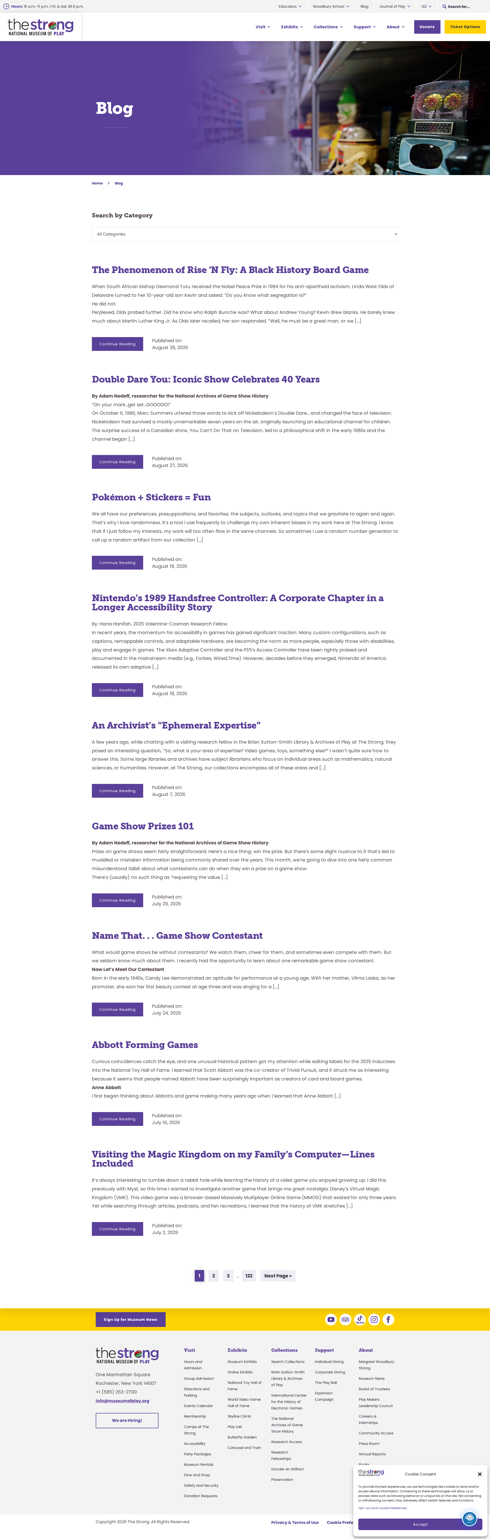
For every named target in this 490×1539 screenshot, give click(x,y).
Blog (364, 6)
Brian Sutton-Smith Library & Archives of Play (288, 1378)
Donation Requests (200, 1495)
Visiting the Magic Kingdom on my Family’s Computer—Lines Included (233, 1159)
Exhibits (289, 27)
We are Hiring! (127, 1420)
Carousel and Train (244, 1447)
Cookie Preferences (347, 1522)
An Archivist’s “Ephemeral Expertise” (176, 725)
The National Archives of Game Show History (287, 1425)
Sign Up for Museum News (130, 1319)
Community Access (376, 1433)
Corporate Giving (330, 1372)
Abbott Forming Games (146, 1044)
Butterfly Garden (242, 1437)
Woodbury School (328, 6)
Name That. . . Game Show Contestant (177, 935)
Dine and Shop (197, 1475)
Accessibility (194, 1443)
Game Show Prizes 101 (143, 826)
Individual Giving (329, 1361)
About (393, 27)
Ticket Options (465, 26)
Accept (420, 1524)
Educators (288, 6)
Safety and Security (201, 1485)
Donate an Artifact (287, 1469)
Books (364, 1464)
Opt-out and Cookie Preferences (382, 1508)
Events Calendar (198, 1405)
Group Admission (199, 1378)
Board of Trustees (374, 1389)
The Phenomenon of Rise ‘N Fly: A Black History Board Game (230, 269)
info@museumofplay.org (122, 1401)
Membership (195, 1416)
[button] (479, 1474)
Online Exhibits (240, 1372)
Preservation (282, 1479)
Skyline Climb (239, 1416)
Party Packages (197, 1454)
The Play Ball (326, 1382)
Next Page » (278, 1277)
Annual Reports (372, 1454)
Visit (260, 27)
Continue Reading (121, 346)
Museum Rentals (198, 1464)
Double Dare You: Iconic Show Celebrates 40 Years (206, 379)
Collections (326, 27)
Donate (427, 26)
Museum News (372, 1378)
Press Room (369, 1443)
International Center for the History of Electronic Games (289, 1402)
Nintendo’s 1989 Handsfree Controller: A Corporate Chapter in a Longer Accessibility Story (238, 603)
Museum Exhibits (242, 1361)
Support (362, 27)
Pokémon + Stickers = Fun (151, 497)
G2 (424, 6)
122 (250, 1275)
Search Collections (287, 1361)
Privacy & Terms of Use (295, 1522)
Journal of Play (392, 6)
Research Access (286, 1441)
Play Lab (235, 1426)
